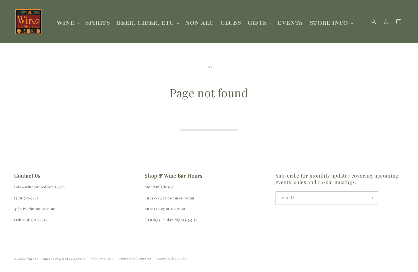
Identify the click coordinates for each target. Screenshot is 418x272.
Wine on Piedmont (40, 259)
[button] (67, 23)
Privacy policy (102, 258)
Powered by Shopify (70, 259)
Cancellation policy (172, 258)
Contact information (135, 258)
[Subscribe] (371, 198)
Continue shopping (209, 122)
